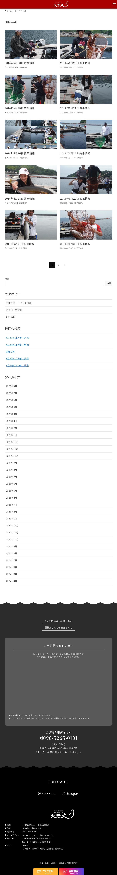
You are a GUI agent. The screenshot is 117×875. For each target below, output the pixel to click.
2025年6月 (11, 483)
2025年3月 (11, 504)
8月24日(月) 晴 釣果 (17, 358)
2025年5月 (11, 490)
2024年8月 (11, 553)
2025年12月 (12, 442)
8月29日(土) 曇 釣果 (17, 337)
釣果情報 (10, 316)
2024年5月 (11, 574)
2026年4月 (11, 414)
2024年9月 (11, 546)
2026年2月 (11, 428)
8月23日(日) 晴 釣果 (17, 365)
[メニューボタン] (114, 4)
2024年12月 (12, 525)
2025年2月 (11, 511)
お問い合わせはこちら (60, 621)
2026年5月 (11, 407)
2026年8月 (11, 386)
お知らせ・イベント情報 (19, 303)
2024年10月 (12, 539)
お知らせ (10, 351)
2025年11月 (12, 449)
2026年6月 (11, 400)
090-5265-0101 (60, 738)
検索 (7, 278)
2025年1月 (11, 518)
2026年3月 (11, 421)
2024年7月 (11, 560)
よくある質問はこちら (60, 627)
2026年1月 (11, 435)
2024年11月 (12, 532)
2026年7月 (11, 393)
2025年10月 (12, 455)
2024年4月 (11, 581)
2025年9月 (11, 462)
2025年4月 (11, 497)
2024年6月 (11, 567)
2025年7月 (11, 476)
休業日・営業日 (14, 309)
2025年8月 (11, 469)
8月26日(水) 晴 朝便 (17, 344)
